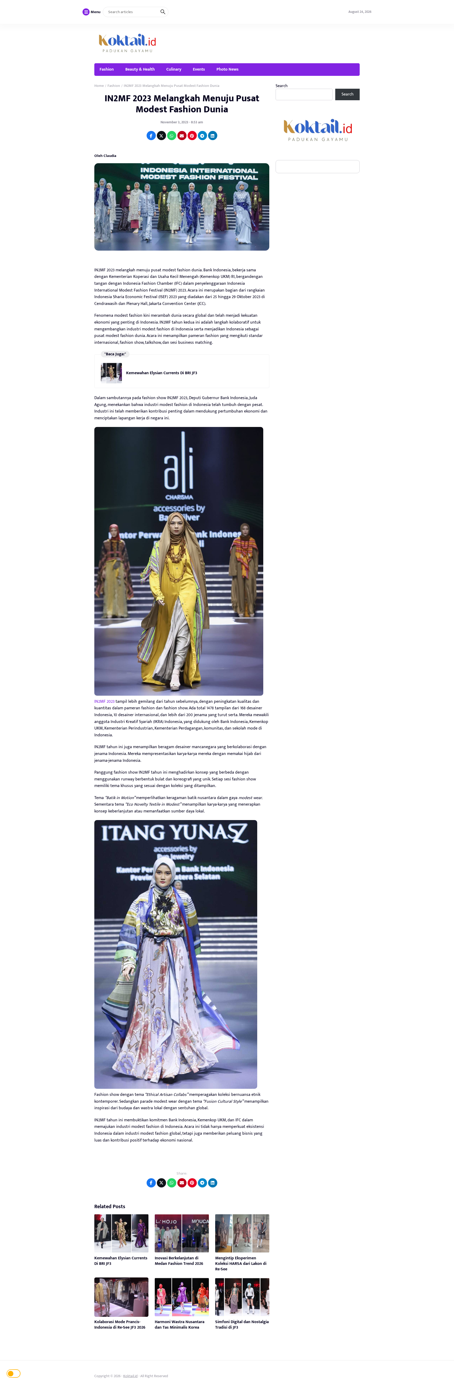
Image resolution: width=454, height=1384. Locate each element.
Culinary (173, 69)
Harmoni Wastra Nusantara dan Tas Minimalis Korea (179, 1324)
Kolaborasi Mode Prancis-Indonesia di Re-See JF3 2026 (119, 1324)
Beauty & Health (140, 69)
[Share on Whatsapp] (171, 135)
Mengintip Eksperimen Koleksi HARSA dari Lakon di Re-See (240, 1264)
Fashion (107, 69)
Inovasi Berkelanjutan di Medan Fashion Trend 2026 (179, 1261)
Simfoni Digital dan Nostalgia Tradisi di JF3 (242, 1324)
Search (282, 85)
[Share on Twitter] (161, 135)
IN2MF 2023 (104, 701)
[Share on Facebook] (151, 135)
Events (199, 69)
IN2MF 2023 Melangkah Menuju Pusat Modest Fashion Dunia (182, 104)
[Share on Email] (182, 135)
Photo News (227, 69)
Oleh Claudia (105, 155)
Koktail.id (130, 1376)
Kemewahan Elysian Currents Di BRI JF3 (161, 373)
